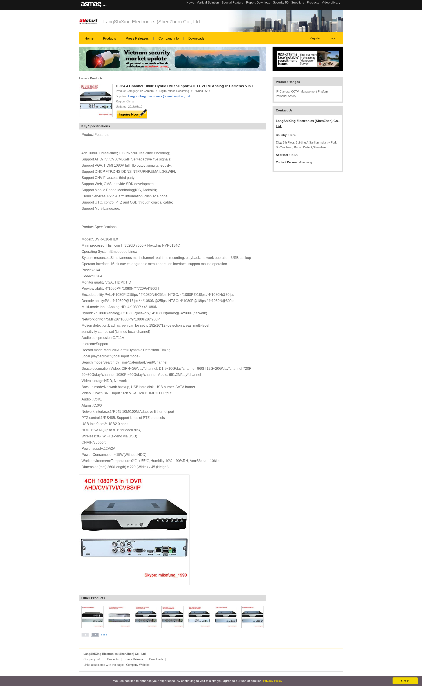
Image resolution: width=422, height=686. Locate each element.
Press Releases (137, 38)
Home (89, 38)
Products (109, 38)
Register (315, 38)
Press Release (134, 659)
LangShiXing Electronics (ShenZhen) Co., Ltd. (152, 21)
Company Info (168, 38)
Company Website (137, 664)
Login (332, 38)
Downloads (196, 38)
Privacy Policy (272, 680)
